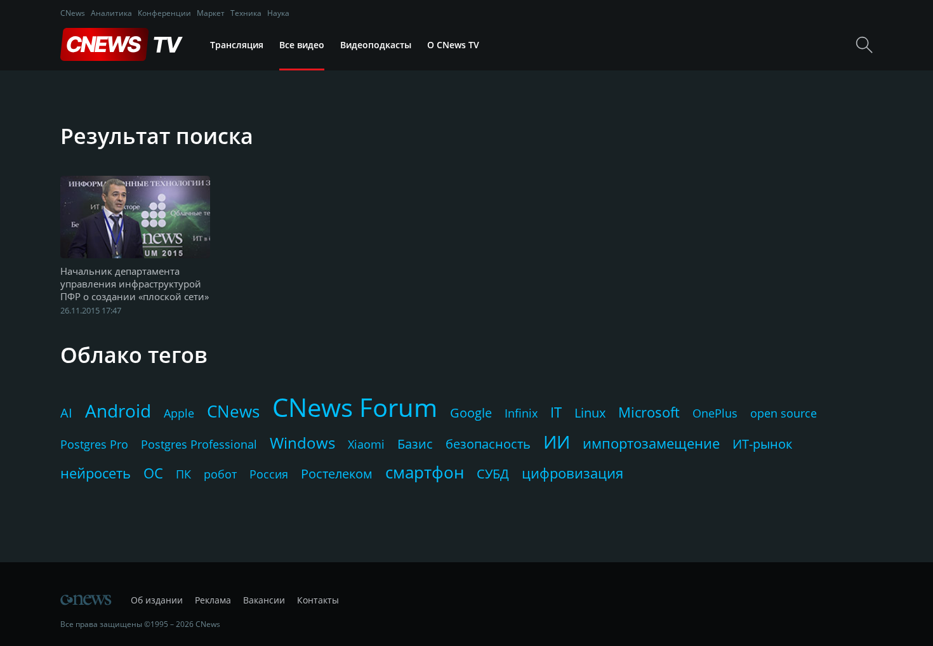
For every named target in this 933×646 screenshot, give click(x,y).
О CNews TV (453, 45)
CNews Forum (354, 407)
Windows (302, 442)
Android (118, 411)
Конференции (164, 13)
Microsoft (649, 411)
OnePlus (715, 413)
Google (471, 412)
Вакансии (264, 600)
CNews (72, 13)
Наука (278, 13)
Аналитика (111, 13)
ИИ (556, 442)
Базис (415, 443)
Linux (589, 412)
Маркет (211, 13)
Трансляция (236, 45)
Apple (179, 413)
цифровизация (572, 472)
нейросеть (95, 472)
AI (66, 412)
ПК (183, 474)
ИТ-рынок (762, 443)
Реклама (213, 600)
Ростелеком (337, 473)
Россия (268, 474)
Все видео (301, 45)
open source (783, 413)
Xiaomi (366, 444)
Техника (245, 13)
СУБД (493, 473)
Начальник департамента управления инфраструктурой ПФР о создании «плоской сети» (134, 284)
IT (556, 411)
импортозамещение (651, 442)
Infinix (521, 413)
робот (220, 474)
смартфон (424, 472)
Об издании (157, 600)
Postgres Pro (94, 444)
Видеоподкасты (375, 45)
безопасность (488, 443)
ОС (153, 472)
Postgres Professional (199, 444)
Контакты (318, 600)
